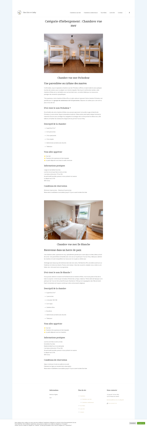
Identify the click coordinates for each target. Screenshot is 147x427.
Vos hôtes (103, 12)
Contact (120, 12)
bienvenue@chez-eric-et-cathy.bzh (115, 400)
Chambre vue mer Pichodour (73, 77)
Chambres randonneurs (91, 12)
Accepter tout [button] (141, 423)
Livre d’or (112, 12)
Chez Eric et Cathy (29, 12)
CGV (50, 397)
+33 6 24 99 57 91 (112, 403)
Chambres (82, 396)
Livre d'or (82, 409)
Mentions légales (53, 394)
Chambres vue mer (75, 12)
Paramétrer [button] (132, 423)
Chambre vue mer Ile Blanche (73, 244)
